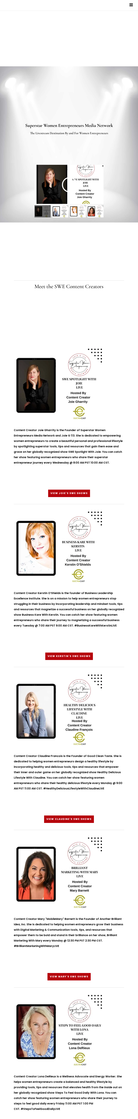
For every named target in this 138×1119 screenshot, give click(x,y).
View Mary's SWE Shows (69, 976)
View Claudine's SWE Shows (69, 819)
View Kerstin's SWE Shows (69, 656)
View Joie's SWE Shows (69, 493)
